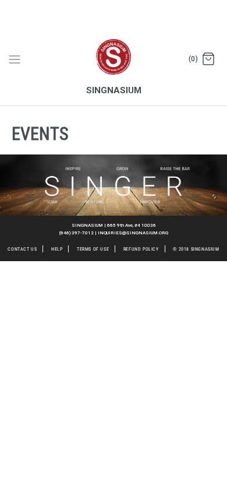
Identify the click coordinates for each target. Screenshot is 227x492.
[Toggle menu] (14, 58)
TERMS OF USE (93, 249)
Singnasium (196, 249)
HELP (56, 249)
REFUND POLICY (141, 249)
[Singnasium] (113, 50)
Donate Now (25, 7)
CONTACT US (22, 249)
